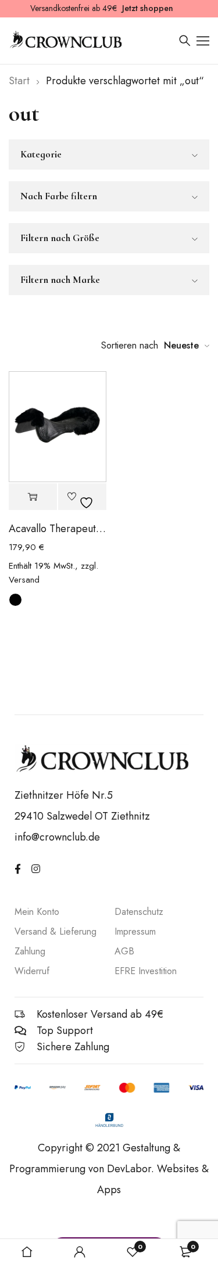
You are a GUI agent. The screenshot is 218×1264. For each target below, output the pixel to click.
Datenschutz (139, 911)
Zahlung (30, 951)
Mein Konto (37, 911)
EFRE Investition (146, 971)
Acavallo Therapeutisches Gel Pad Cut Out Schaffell (57, 529)
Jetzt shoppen (147, 8)
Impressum (135, 931)
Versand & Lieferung (56, 931)
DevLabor (129, 1168)
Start (19, 80)
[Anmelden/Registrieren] (79, 1251)
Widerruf (32, 971)
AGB (124, 951)
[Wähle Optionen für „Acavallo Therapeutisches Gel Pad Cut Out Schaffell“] (33, 497)
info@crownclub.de (57, 837)
